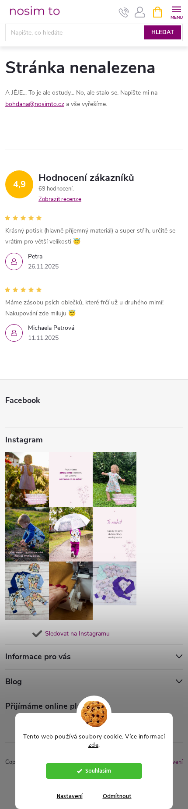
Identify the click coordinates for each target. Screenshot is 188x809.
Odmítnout (117, 796)
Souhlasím (98, 771)
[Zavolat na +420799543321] (123, 12)
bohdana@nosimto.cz (34, 104)
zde (93, 745)
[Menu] (176, 11)
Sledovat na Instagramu (77, 633)
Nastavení (70, 796)
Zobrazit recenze (59, 199)
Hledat (162, 32)
